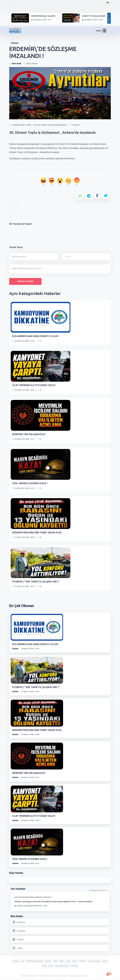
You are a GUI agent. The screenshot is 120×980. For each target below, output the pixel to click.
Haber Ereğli (16, 63)
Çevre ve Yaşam (94, 961)
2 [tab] (91, 890)
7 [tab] (102, 890)
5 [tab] (98, 890)
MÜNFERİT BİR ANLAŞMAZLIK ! (29, 434)
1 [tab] (89, 890)
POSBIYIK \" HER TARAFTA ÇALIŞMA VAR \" (35, 581)
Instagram (20, 931)
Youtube (20, 939)
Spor (23, 961)
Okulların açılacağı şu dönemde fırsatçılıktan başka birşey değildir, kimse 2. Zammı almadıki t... (54, 901)
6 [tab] (100, 890)
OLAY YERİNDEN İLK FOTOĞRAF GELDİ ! (34, 385)
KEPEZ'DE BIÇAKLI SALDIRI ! (43, 16)
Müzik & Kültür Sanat (35, 961)
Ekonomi (82, 961)
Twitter (19, 948)
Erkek (51, 966)
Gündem (15, 648)
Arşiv (68, 961)
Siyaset (48, 961)
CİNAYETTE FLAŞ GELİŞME (93, 16)
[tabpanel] (60, 901)
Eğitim (62, 961)
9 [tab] (105, 890)
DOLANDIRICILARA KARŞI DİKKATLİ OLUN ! (35, 336)
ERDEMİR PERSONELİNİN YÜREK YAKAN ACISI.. (37, 532)
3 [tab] (94, 890)
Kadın (44, 966)
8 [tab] (103, 890)
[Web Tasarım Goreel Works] (109, 973)
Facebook (20, 922)
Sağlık (55, 961)
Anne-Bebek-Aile (61, 966)
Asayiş (74, 961)
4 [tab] (96, 890)
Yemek (105, 961)
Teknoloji (74, 966)
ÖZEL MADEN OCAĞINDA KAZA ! (29, 483)
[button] (104, 31)
